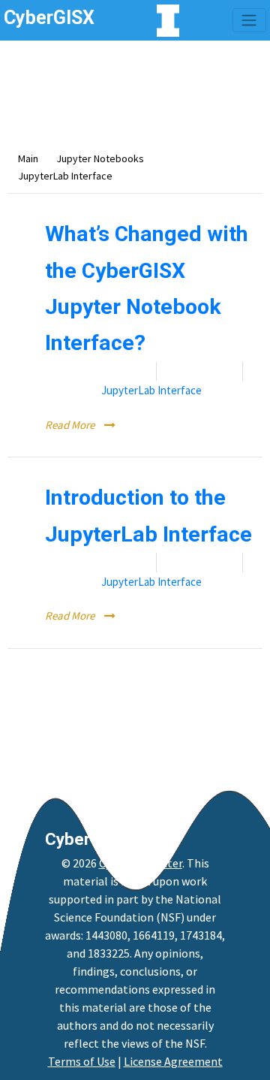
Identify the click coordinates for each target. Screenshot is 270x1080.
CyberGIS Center (140, 862)
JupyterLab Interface (151, 390)
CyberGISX (86, 839)
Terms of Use (82, 1061)
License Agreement (173, 1061)
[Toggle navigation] (249, 20)
